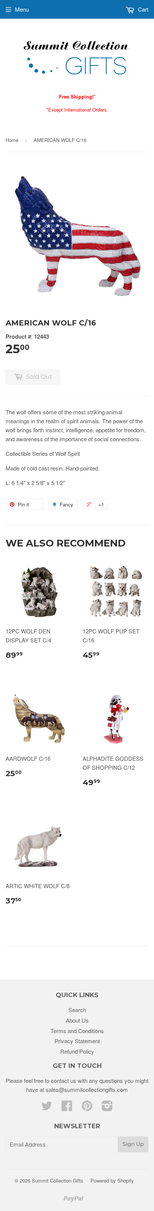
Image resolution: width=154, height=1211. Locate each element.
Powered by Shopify (112, 1180)
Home (12, 139)
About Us (77, 1020)
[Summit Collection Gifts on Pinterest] (87, 1108)
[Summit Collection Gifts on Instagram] (107, 1108)
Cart (142, 9)
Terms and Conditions (77, 1031)
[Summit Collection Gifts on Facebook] (67, 1108)
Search (77, 1010)
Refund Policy (77, 1051)
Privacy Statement (77, 1041)
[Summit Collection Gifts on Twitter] (46, 1108)
